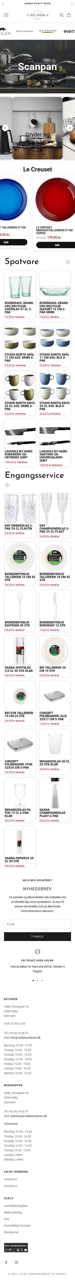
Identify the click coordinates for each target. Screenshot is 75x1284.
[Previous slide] (5, 128)
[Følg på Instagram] (16, 1262)
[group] (37, 66)
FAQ (6, 1219)
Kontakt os (11, 1186)
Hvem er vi (10, 1179)
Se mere (37, 151)
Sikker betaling (13, 1212)
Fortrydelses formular (17, 1225)
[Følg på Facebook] (6, 1262)
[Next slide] (70, 128)
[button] (45, 86)
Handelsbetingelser (16, 1205)
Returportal (11, 1232)
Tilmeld (37, 936)
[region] (37, 961)
